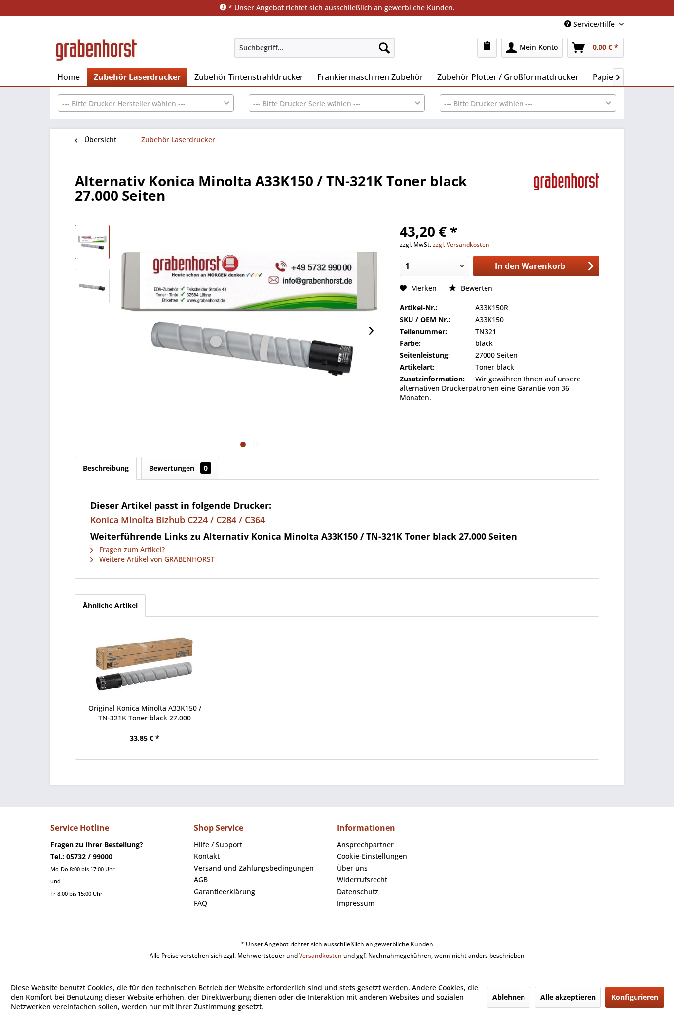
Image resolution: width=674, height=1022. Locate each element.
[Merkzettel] (487, 48)
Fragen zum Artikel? (131, 549)
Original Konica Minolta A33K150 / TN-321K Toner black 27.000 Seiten (144, 713)
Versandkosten (320, 955)
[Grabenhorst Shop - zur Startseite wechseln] (96, 50)
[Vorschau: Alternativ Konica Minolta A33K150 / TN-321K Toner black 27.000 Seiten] (92, 242)
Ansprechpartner (365, 844)
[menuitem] (314, 48)
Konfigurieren (634, 997)
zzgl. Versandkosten (461, 244)
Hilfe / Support (218, 844)
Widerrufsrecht (362, 879)
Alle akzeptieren (568, 997)
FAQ (200, 903)
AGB (201, 879)
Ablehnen (508, 997)
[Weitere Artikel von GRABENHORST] (566, 190)
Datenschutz (357, 891)
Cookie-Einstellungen (372, 856)
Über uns (352, 867)
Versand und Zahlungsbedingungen (254, 867)
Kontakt (207, 856)
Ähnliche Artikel (110, 605)
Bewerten (475, 288)
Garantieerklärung (224, 891)
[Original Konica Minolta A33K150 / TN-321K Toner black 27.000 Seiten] (144, 663)
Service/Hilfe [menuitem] (594, 24)
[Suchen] (384, 48)
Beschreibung (106, 468)
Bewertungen (178, 468)
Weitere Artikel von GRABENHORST (156, 559)
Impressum (355, 903)
